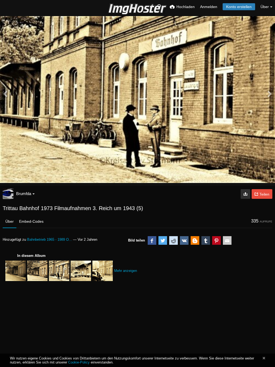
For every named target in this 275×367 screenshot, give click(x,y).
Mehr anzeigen (125, 271)
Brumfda (23, 193)
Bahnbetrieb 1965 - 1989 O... (49, 240)
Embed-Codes (31, 221)
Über (9, 221)
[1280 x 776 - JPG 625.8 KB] (245, 194)
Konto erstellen (239, 7)
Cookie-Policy (79, 362)
